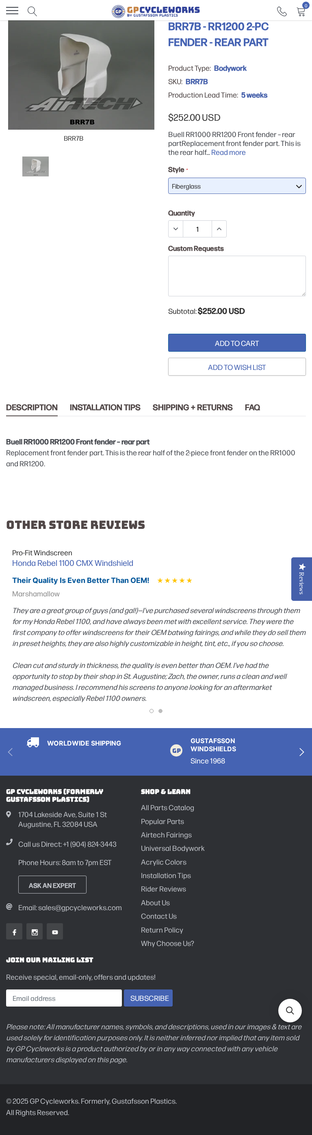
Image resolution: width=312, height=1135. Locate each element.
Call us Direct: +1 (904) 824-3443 (67, 843)
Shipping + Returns (193, 407)
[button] (290, 1010)
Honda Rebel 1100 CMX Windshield (72, 562)
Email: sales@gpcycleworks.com (70, 907)
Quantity (181, 212)
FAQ (252, 407)
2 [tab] (160, 711)
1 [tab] (152, 711)
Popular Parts (162, 821)
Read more (228, 152)
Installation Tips (105, 407)
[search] (32, 10)
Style (177, 169)
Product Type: (189, 67)
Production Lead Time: (203, 94)
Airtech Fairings (166, 834)
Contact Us (159, 915)
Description (32, 407)
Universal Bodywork (173, 847)
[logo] (156, 10)
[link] (282, 10)
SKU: (175, 81)
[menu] (12, 10)
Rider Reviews (163, 888)
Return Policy (162, 929)
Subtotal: (182, 311)
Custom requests (196, 248)
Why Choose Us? (167, 943)
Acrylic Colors (163, 861)
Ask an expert (52, 885)
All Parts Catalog (167, 807)
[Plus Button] (219, 229)
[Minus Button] (176, 229)
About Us (155, 902)
